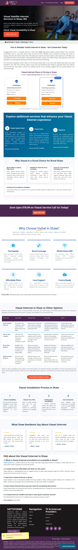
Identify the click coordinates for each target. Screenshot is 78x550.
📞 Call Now (16, 103)
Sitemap (31, 524)
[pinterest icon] (59, 528)
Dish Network (50, 514)
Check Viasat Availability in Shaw (39, 377)
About (31, 515)
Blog (62, 2)
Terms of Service (65, 539)
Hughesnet (49, 524)
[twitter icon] (47, 528)
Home (43, 2)
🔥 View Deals (16, 98)
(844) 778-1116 (11, 34)
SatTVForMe (10, 42)
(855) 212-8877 (69, 2)
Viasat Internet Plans (34, 75)
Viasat (17, 42)
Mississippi (24, 42)
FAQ (30, 518)
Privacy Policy (56, 539)
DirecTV (48, 517)
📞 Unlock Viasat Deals (68, 546)
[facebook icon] (51, 528)
